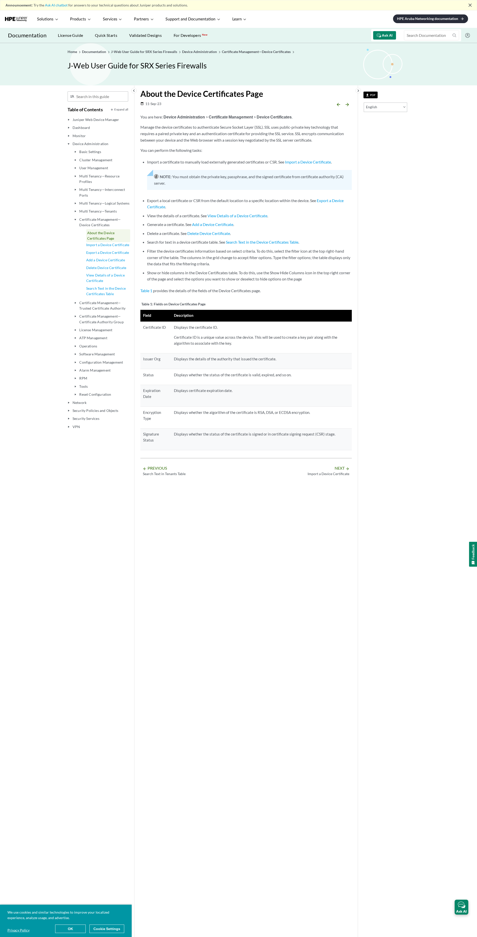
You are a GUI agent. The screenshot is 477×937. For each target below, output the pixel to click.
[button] (461, 907)
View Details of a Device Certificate (105, 278)
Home (73, 52)
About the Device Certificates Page (101, 235)
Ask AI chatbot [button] (56, 5)
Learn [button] (237, 19)
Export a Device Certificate (107, 252)
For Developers (190, 35)
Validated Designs (145, 35)
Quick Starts (106, 35)
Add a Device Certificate (105, 260)
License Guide (70, 35)
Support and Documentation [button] (190, 19)
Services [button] (110, 19)
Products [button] (78, 19)
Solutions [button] (45, 19)
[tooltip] (370, 95)
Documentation (27, 35)
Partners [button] (141, 19)
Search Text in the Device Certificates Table (106, 291)
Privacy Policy (18, 930)
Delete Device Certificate (106, 268)
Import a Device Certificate (107, 245)
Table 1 (146, 290)
